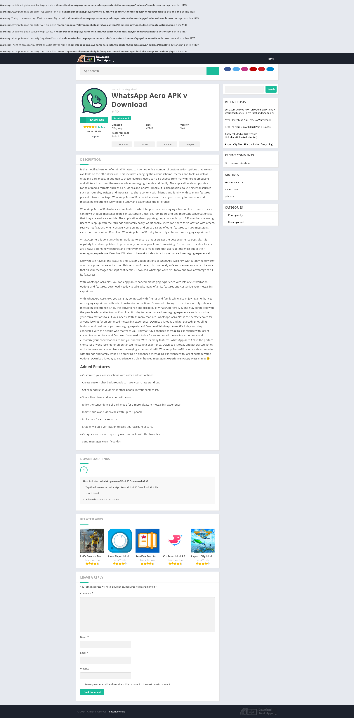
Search (271, 89)
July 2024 (230, 196)
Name (84, 638)
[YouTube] (253, 69)
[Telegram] (270, 69)
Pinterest (168, 144)
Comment (86, 594)
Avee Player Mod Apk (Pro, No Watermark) (248, 120)
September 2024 (234, 182)
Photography (235, 215)
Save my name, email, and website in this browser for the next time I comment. (127, 685)
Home (270, 58)
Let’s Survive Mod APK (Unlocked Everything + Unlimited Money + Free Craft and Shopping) (250, 111)
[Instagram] (244, 69)
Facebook (123, 144)
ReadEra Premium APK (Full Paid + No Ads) (248, 127)
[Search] (212, 71)
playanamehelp (116, 712)
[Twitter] (236, 69)
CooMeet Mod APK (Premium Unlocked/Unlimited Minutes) (241, 135)
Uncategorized (129, 89)
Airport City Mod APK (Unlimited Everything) (249, 144)
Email (84, 653)
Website (84, 669)
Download (97, 120)
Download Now (98, 470)
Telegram (190, 144)
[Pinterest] (261, 69)
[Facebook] (227, 69)
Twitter (144, 144)
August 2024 (231, 189)
